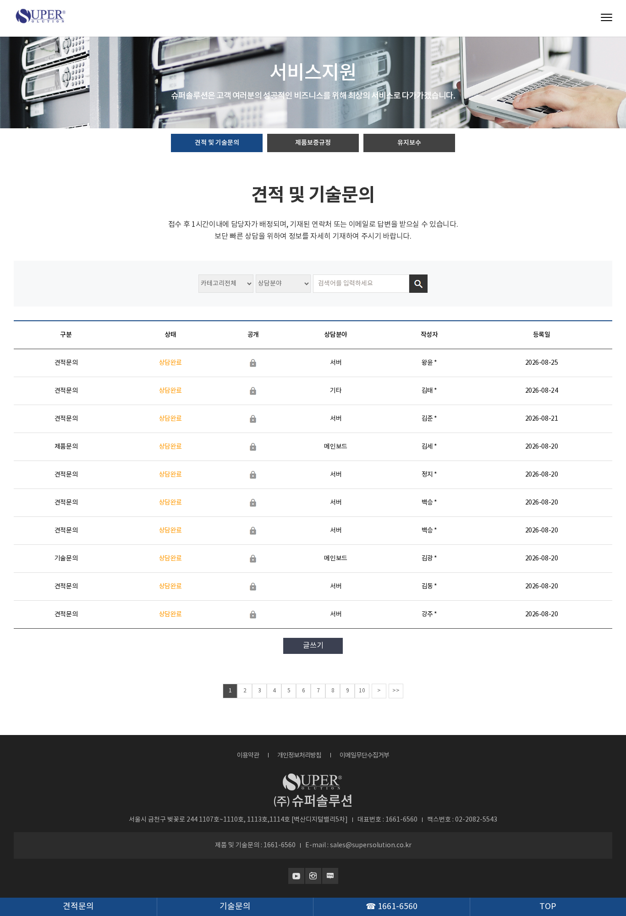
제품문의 (66, 446)
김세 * (429, 446)
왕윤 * (429, 363)
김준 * (429, 418)
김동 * (429, 586)
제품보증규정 (313, 143)
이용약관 (248, 755)
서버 (335, 363)
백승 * (429, 502)
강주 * (429, 614)
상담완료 (170, 363)
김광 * (429, 558)
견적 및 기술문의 (217, 143)
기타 (335, 391)
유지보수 (409, 143)
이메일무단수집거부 (364, 755)
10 (362, 691)
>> (396, 691)
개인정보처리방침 (299, 755)
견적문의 (66, 363)
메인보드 (335, 446)
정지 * (429, 474)
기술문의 (66, 558)
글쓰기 (313, 646)
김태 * (429, 391)
